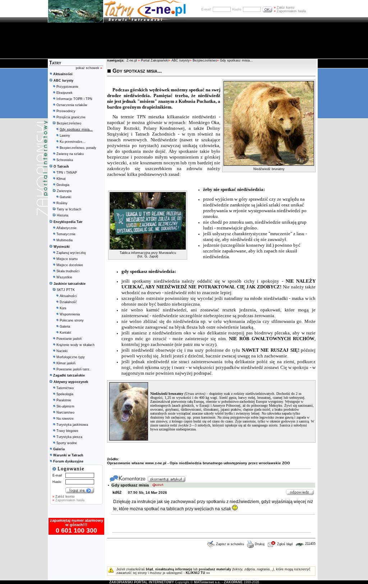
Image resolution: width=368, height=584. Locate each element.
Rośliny (62, 203)
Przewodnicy (65, 111)
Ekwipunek (64, 93)
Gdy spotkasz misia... (236, 60)
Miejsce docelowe (69, 265)
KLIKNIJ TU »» (198, 573)
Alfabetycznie (66, 228)
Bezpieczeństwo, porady (78, 148)
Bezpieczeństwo (69, 123)
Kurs (63, 308)
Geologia (62, 185)
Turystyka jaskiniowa (72, 424)
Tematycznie (65, 234)
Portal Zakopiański (155, 60)
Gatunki (65, 197)
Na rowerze (65, 418)
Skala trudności (67, 271)
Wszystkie (64, 277)
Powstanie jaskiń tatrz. (73, 369)
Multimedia (64, 240)
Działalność (68, 302)
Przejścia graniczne (71, 117)
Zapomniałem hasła (290, 11)
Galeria (65, 326)
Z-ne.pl (132, 60)
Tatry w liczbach (69, 209)
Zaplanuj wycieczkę (71, 253)
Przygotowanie (67, 86)
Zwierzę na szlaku (70, 154)
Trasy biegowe (67, 431)
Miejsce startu (67, 259)
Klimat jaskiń (65, 363)
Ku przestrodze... (73, 141)
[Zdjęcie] (269, 164)
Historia (62, 215)
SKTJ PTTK (66, 290)
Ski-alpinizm (65, 406)
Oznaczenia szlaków (71, 105)
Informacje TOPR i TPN (74, 99)
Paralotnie (63, 400)
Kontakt (65, 332)
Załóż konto (284, 7)
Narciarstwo (65, 412)
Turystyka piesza (69, 437)
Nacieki (62, 351)
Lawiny (65, 135)
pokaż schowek (89, 68)
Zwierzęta (64, 191)
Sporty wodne (66, 443)
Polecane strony (72, 320)
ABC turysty (180, 60)
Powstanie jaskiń (69, 339)
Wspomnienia (70, 314)
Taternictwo (65, 388)
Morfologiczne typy (70, 357)
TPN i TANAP (66, 172)
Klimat (61, 179)
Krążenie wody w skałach (75, 345)
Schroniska (64, 160)
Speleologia (64, 394)
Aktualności (68, 296)
